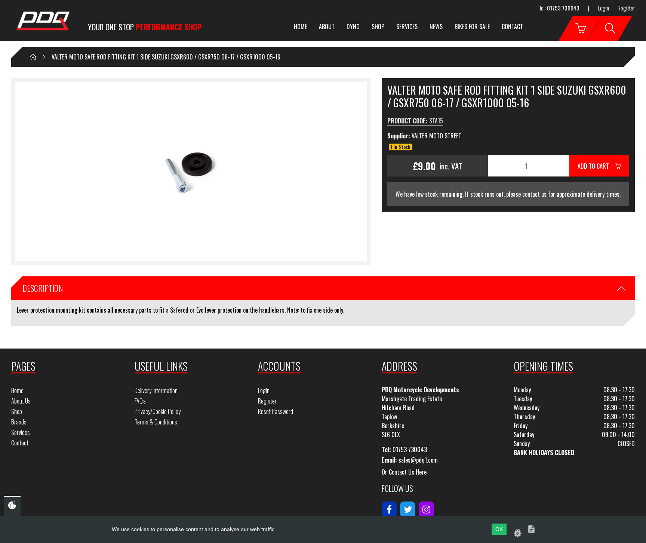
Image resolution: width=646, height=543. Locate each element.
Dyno (353, 26)
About (327, 26)
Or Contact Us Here (404, 471)
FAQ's (140, 400)
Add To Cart (596, 166)
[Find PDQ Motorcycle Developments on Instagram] (426, 509)
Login (603, 8)
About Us (21, 400)
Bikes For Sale (472, 26)
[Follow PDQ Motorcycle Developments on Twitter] (407, 509)
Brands (19, 421)
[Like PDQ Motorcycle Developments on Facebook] (389, 509)
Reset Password (275, 411)
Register (626, 8)
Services (407, 26)
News (436, 26)
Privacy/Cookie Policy (158, 411)
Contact (512, 26)
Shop (378, 26)
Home (300, 26)
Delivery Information (156, 390)
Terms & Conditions (156, 421)
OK (499, 529)
